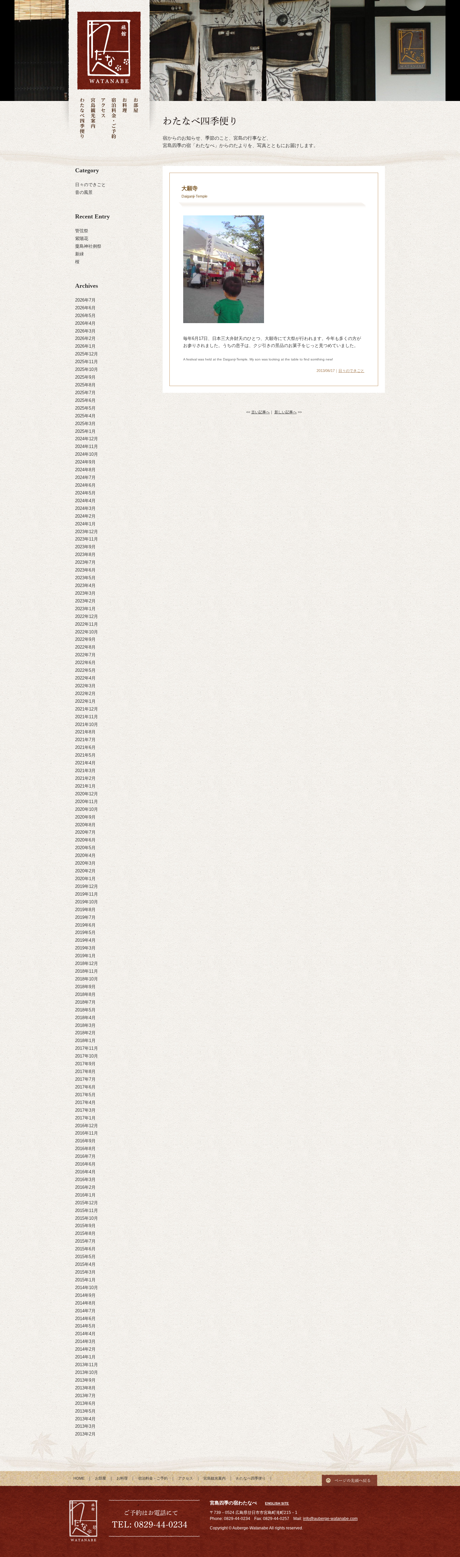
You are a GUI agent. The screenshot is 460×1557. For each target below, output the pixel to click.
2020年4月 (85, 855)
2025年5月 (85, 408)
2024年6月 (85, 485)
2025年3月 (85, 423)
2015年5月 (85, 1256)
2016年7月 (85, 1156)
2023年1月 (85, 608)
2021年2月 (85, 778)
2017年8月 (85, 1071)
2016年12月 (86, 1125)
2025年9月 (85, 377)
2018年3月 (85, 1025)
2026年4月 (85, 323)
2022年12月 (86, 616)
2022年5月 (85, 670)
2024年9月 (85, 461)
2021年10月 (86, 724)
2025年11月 (86, 361)
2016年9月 (85, 1140)
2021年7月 (85, 739)
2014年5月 (85, 1325)
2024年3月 (85, 508)
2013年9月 (85, 1380)
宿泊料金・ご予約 (113, 118)
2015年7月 (85, 1241)
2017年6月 (85, 1086)
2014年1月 (85, 1356)
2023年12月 (86, 531)
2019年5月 (85, 932)
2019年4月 (85, 940)
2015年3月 (85, 1272)
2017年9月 (85, 1063)
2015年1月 (85, 1279)
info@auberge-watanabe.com (330, 1518)
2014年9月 (85, 1295)
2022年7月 (85, 654)
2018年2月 (85, 1032)
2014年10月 (86, 1287)
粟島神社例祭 (88, 246)
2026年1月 (85, 346)
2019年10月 (86, 901)
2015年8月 (85, 1233)
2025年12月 (86, 353)
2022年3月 (85, 685)
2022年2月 (85, 693)
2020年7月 (85, 832)
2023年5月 (85, 577)
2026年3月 (85, 331)
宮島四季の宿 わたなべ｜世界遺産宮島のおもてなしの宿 (109, 50)
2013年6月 (85, 1403)
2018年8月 (85, 994)
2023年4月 (85, 585)
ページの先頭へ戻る (349, 1478)
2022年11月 (86, 624)
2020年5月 (85, 847)
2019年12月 (86, 886)
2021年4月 (85, 762)
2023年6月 (85, 570)
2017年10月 (86, 1056)
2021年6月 (85, 747)
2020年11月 (86, 801)
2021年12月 (86, 709)
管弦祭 (81, 230)
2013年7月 (85, 1395)
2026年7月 (85, 300)
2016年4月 (85, 1171)
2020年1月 (85, 878)
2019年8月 (85, 909)
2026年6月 (85, 307)
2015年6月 (85, 1248)
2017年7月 (85, 1079)
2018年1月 (85, 1040)
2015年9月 (85, 1225)
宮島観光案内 (93, 118)
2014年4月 (85, 1333)
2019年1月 (85, 955)
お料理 (124, 118)
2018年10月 (86, 978)
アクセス (103, 118)
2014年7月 (85, 1310)
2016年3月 (85, 1179)
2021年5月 (85, 755)
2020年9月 (85, 817)
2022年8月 (85, 647)
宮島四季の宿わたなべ (83, 1522)
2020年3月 (85, 863)
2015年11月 (86, 1210)
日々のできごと (90, 184)
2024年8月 (85, 469)
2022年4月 (85, 678)
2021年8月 (85, 731)
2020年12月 (86, 793)
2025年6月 (85, 400)
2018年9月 (85, 986)
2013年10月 (86, 1372)
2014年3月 (85, 1341)
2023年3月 (85, 593)
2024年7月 (85, 477)
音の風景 (84, 192)
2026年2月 (85, 338)
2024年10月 (86, 454)
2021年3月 (85, 770)
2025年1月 (85, 431)
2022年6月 (85, 662)
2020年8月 (85, 824)
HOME (79, 1478)
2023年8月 (85, 554)
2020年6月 (85, 839)
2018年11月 (86, 971)
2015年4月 (85, 1264)
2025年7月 (85, 392)
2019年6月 (85, 925)
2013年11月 (86, 1364)
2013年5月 (85, 1411)
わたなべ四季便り (82, 118)
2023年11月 (86, 539)
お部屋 (135, 118)
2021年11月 (86, 716)
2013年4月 (85, 1418)
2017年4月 (85, 1102)
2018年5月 (85, 1009)
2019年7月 (85, 917)
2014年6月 (85, 1318)
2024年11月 (86, 446)
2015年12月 (86, 1202)
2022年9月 (85, 639)
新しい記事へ (285, 412)
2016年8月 (85, 1148)
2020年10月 (86, 809)
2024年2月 (85, 516)
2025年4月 (85, 415)
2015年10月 (86, 1218)
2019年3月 (85, 947)
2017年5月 (85, 1094)
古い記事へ (260, 412)
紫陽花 (81, 238)
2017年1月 (85, 1117)
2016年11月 (86, 1133)
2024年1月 (85, 523)
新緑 (79, 253)
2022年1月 (85, 701)
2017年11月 (86, 1048)
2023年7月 (85, 562)
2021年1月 (85, 786)
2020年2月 (85, 870)
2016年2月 (85, 1187)
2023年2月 (85, 600)
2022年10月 (86, 631)
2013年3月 (85, 1426)
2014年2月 (85, 1349)
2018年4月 (85, 1017)
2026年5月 (85, 315)
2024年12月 (86, 438)
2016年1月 (85, 1195)
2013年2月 (85, 1434)
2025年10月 (86, 369)
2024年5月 (85, 492)
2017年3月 (85, 1110)
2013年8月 (85, 1387)
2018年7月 (85, 1002)
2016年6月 (85, 1164)
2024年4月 (85, 500)
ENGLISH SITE (277, 1503)
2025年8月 (85, 384)
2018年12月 (86, 963)
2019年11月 (86, 894)
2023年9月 (85, 546)
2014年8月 (85, 1303)
